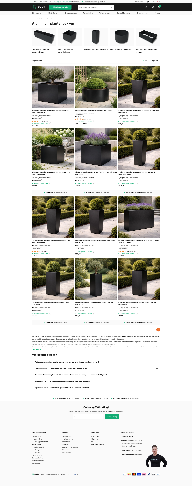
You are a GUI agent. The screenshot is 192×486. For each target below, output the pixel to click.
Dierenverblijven (142, 13)
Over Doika (95, 436)
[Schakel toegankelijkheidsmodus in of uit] (148, 1)
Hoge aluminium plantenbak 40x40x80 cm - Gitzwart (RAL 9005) (51, 303)
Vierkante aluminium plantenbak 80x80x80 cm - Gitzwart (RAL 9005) (51, 111)
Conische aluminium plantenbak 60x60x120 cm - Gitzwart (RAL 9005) (137, 173)
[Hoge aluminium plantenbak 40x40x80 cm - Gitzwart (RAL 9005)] (53, 279)
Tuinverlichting (88, 13)
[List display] (146, 60)
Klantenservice (139, 2)
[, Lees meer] (147, 7)
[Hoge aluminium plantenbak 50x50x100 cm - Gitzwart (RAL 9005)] (139, 279)
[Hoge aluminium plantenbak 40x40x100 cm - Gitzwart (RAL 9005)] (96, 279)
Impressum (138, 454)
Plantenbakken (53, 13)
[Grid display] (143, 60)
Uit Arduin (37, 452)
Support (65, 433)
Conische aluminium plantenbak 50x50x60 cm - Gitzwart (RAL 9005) (139, 111)
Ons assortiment (39, 433)
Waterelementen (104, 13)
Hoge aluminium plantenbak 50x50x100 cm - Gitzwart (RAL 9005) (137, 303)
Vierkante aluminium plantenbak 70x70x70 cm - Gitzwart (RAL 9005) (96, 173)
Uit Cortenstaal (39, 447)
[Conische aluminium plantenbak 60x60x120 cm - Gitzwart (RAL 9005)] (139, 149)
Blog (92, 442)
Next (158, 329)
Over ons (95, 433)
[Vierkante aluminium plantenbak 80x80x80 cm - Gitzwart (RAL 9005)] (53, 87)
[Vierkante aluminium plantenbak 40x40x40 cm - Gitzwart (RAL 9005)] (53, 149)
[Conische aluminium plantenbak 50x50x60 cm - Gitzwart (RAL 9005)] (139, 87)
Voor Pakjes (38, 439)
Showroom (94, 439)
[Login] (153, 7)
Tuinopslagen (36, 463)
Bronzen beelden (71, 13)
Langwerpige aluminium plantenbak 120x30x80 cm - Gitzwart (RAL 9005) (138, 241)
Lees (36, 349)
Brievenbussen (37, 13)
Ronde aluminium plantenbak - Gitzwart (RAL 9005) (93, 110)
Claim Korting (112, 417)
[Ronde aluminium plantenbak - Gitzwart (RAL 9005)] (96, 87)
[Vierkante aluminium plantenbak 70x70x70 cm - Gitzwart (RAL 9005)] (96, 149)
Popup (50, 123)
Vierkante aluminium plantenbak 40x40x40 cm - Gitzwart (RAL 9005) (51, 173)
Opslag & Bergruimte (123, 13)
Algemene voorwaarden (70, 447)
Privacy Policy (66, 452)
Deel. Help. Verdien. (97, 444)
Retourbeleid (66, 450)
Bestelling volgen (67, 439)
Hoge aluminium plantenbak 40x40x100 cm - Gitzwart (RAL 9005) (94, 303)
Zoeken (111, 7)
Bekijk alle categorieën (60, 7)
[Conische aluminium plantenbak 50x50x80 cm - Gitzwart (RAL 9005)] (96, 217)
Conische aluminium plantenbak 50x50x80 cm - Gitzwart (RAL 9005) (95, 241)
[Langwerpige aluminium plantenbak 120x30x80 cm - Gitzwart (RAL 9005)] (139, 217)
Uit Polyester (38, 450)
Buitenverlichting (37, 458)
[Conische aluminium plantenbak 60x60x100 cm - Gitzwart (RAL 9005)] (53, 217)
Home (34, 19)
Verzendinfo (66, 444)
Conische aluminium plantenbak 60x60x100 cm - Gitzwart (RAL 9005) (51, 241)
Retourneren (66, 442)
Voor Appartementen (41, 442)
